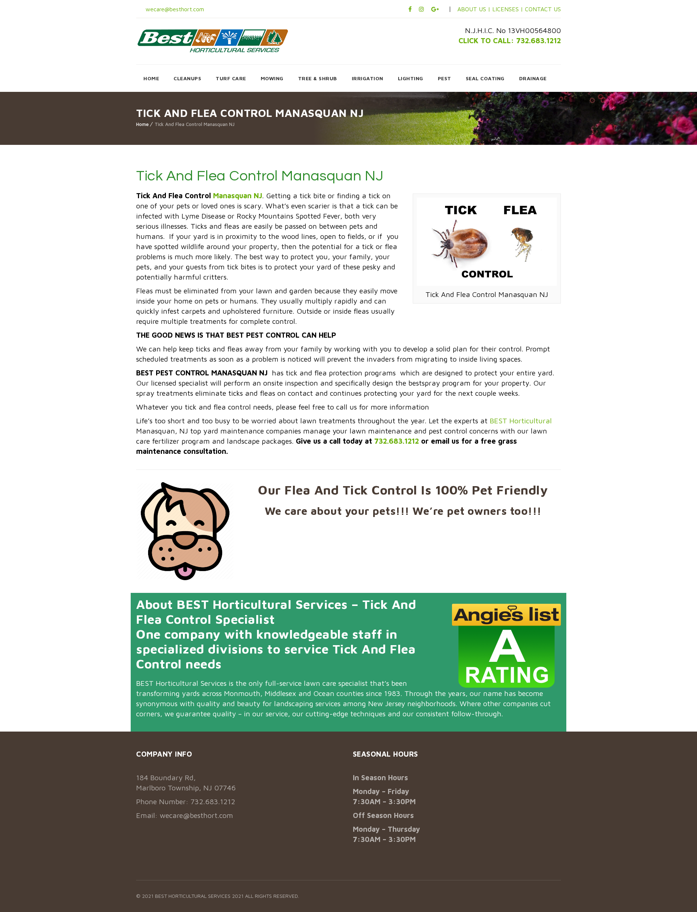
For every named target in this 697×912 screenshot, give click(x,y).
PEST (444, 78)
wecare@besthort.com (174, 9)
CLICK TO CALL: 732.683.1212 (509, 40)
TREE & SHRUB (317, 78)
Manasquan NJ (237, 195)
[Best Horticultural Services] (212, 40)
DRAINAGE (533, 78)
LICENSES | (508, 9)
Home (142, 124)
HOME (151, 78)
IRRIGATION (367, 78)
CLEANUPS (187, 78)
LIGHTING (410, 78)
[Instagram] (421, 9)
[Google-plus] (435, 9)
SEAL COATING (485, 78)
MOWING (272, 78)
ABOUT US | (473, 9)
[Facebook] (410, 9)
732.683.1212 (396, 441)
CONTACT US (543, 9)
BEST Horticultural (521, 420)
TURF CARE (231, 78)
